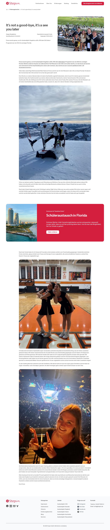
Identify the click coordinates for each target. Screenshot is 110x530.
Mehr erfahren (52, 232)
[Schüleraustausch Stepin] (7, 9)
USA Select (61, 62)
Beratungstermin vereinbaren (93, 3)
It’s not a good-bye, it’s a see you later (30, 9)
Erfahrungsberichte (14, 9)
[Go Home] (13, 3)
